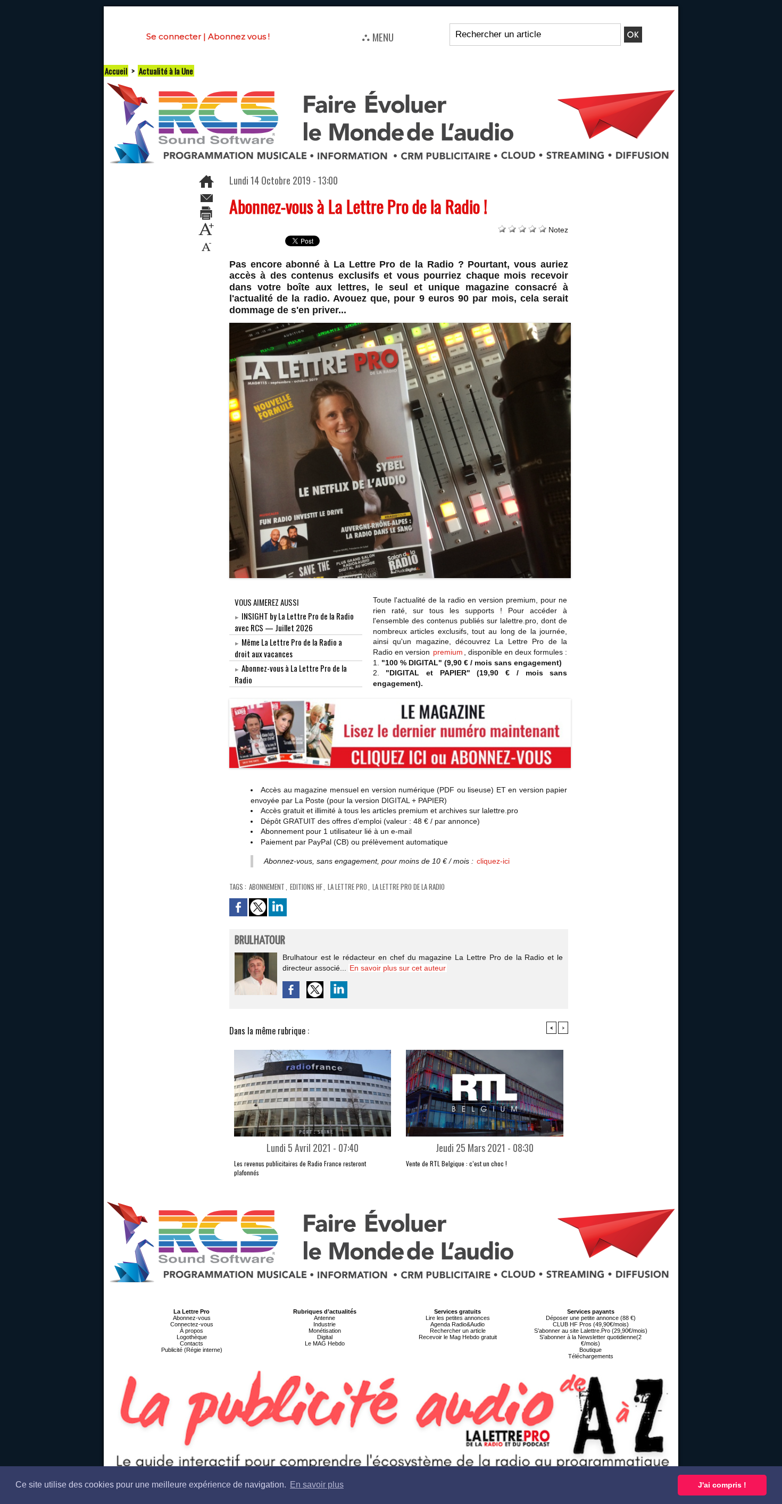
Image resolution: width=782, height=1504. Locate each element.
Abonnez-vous (192, 1318)
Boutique (590, 1350)
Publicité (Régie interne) (191, 1350)
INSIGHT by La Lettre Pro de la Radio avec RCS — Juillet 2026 (294, 621)
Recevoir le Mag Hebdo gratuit (458, 1337)
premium (448, 652)
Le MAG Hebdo (325, 1343)
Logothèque (192, 1337)
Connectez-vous (191, 1324)
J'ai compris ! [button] (722, 1485)
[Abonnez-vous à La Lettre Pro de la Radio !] (400, 326)
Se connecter (173, 36)
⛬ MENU (378, 36)
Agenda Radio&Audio (457, 1324)
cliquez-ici (493, 861)
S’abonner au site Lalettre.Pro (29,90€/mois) (590, 1330)
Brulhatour (260, 940)
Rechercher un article (458, 1330)
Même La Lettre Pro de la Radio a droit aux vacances (288, 647)
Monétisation (325, 1330)
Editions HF (306, 886)
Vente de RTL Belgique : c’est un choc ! (456, 1163)
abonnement (267, 886)
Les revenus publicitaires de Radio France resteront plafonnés (300, 1168)
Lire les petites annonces (458, 1318)
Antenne (324, 1318)
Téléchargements (590, 1356)
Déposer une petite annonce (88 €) (591, 1318)
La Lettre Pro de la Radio (408, 886)
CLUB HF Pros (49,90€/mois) (591, 1324)
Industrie (324, 1324)
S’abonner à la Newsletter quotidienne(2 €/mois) (590, 1340)
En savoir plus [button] (317, 1484)
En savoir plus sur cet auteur (398, 968)
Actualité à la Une (166, 71)
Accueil (116, 71)
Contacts (191, 1343)
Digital (324, 1337)
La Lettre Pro (347, 886)
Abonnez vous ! (239, 36)
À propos (191, 1330)
